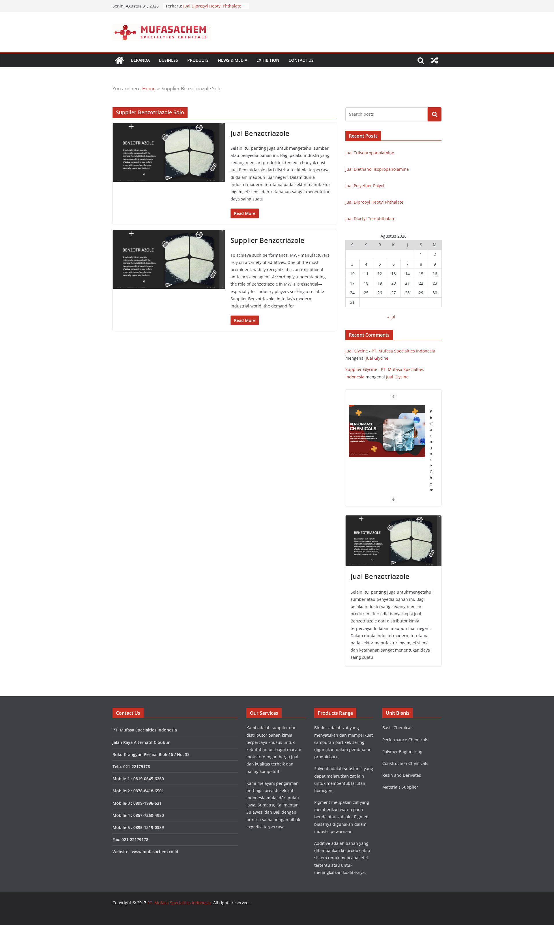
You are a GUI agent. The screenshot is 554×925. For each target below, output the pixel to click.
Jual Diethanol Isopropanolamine (377, 169)
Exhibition (268, 60)
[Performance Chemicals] (387, 431)
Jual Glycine (377, 358)
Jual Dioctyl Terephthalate (370, 218)
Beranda (140, 60)
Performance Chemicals (431, 459)
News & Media (232, 60)
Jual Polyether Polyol (364, 185)
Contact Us (301, 60)
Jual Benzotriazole (260, 133)
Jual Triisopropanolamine (369, 152)
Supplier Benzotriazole (267, 240)
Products (198, 60)
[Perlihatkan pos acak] (434, 60)
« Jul (391, 317)
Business (168, 60)
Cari (434, 114)
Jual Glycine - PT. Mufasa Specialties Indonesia (390, 351)
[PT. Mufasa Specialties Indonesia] (119, 60)
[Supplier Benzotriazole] (169, 259)
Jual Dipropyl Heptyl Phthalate (212, 6)
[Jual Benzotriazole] (169, 152)
